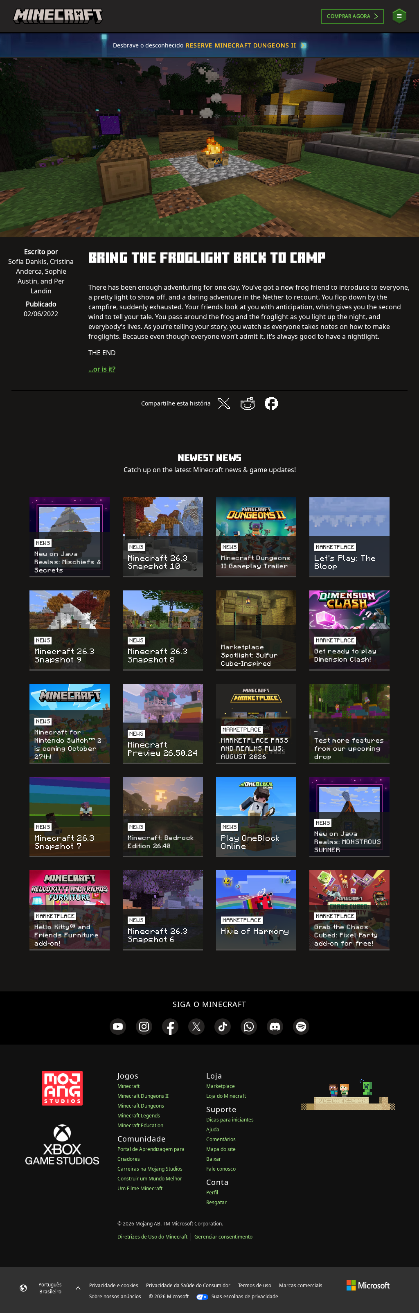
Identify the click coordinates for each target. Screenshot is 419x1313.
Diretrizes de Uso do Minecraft (152, 1236)
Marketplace (220, 1086)
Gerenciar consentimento (223, 1236)
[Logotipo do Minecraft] (57, 16)
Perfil (212, 1192)
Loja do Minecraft (226, 1095)
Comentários (221, 1139)
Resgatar (216, 1202)
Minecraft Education (140, 1125)
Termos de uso (254, 1285)
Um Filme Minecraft (139, 1188)
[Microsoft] (368, 1285)
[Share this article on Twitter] (223, 403)
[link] (118, 1026)
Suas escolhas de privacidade (244, 1296)
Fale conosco (221, 1168)
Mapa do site (221, 1149)
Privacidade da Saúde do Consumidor (188, 1285)
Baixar (213, 1158)
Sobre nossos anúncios (115, 1296)
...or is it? (101, 369)
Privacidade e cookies (113, 1285)
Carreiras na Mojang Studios (149, 1168)
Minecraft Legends (138, 1115)
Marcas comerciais (300, 1285)
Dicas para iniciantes (230, 1119)
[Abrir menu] (399, 16)
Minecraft (128, 1086)
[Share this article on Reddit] (247, 403)
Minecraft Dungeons (140, 1105)
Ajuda (212, 1129)
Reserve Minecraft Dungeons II (241, 45)
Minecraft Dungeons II (143, 1095)
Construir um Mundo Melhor (149, 1178)
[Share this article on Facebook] (271, 403)
